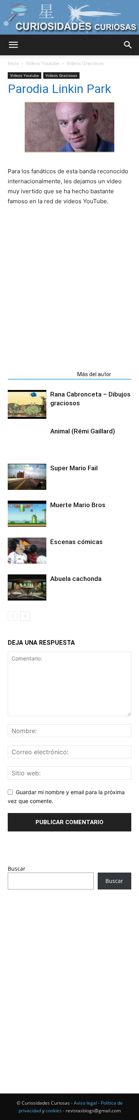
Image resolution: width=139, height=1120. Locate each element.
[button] (13, 45)
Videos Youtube (42, 63)
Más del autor (94, 374)
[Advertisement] (69, 977)
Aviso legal (85, 1103)
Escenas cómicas (76, 542)
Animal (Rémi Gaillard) (82, 431)
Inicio (13, 63)
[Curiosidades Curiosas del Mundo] (69, 18)
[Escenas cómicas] (27, 551)
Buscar (16, 868)
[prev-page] (12, 616)
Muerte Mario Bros (77, 505)
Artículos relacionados (40, 374)
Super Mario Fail (74, 468)
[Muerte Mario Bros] (27, 514)
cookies (54, 1110)
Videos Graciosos (85, 63)
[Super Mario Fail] (27, 477)
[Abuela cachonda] (27, 587)
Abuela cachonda (76, 578)
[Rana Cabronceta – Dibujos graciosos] (27, 404)
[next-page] (25, 616)
